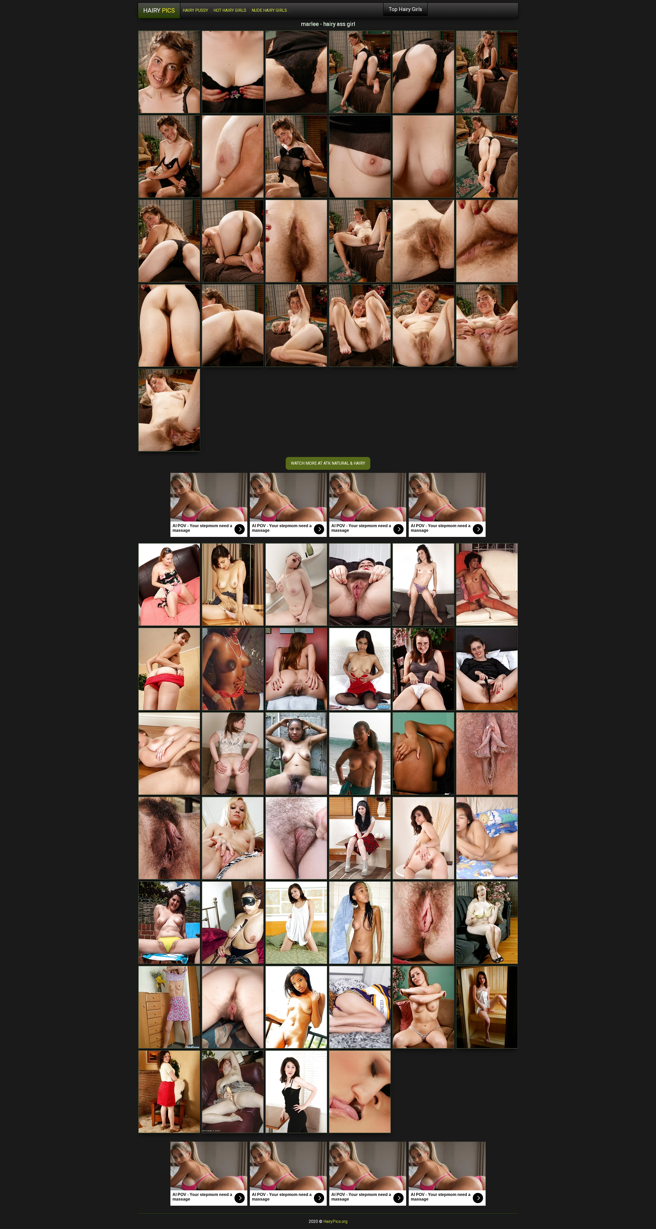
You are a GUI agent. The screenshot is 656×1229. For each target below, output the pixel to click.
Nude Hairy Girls (269, 10)
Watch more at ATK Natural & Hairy (328, 463)
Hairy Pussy (195, 10)
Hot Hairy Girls (229, 10)
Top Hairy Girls (405, 9)
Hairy (159, 10)
